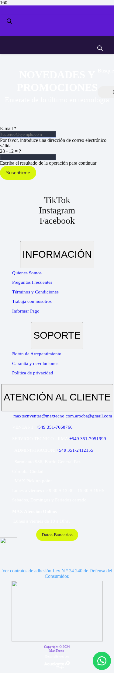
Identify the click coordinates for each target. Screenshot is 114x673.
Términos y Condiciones (35, 292)
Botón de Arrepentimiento (36, 353)
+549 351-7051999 (87, 438)
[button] (102, 661)
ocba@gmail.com (95, 416)
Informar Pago (26, 311)
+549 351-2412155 (75, 450)
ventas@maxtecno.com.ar (54, 416)
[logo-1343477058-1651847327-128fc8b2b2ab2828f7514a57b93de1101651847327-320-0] (48, 10)
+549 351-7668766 (54, 427)
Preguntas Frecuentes (32, 282)
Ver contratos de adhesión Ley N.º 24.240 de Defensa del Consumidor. (57, 573)
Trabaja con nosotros (32, 301)
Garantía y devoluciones (35, 363)
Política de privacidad (32, 372)
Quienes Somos (27, 272)
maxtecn (21, 416)
